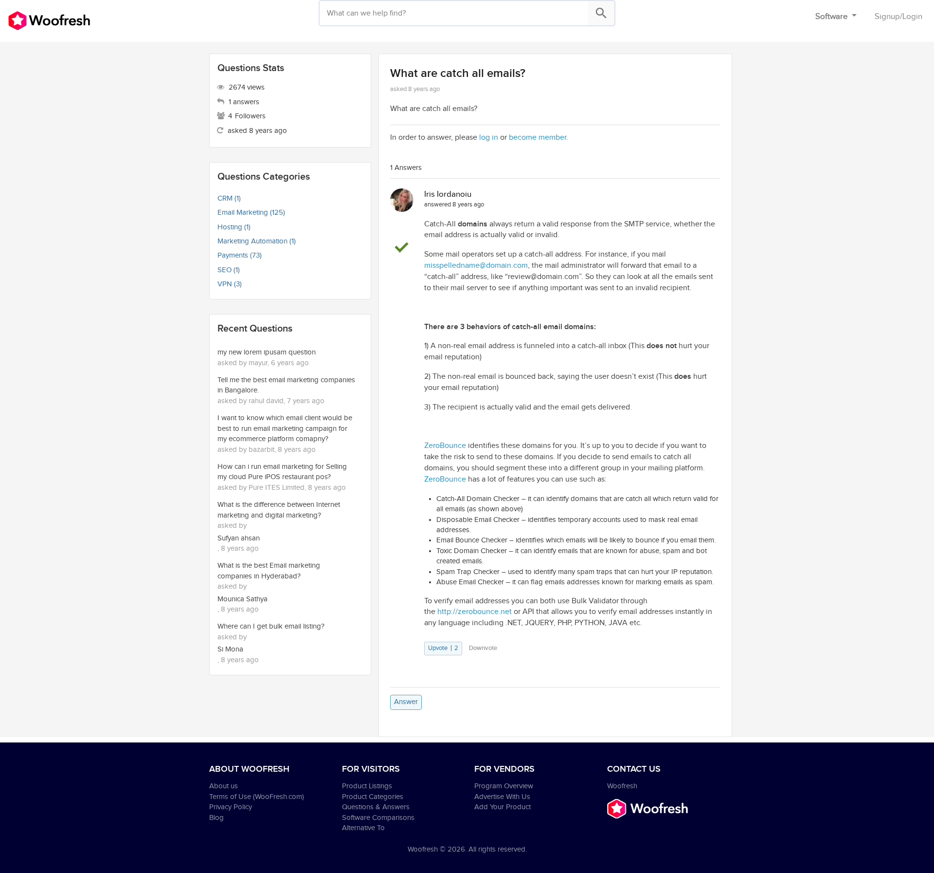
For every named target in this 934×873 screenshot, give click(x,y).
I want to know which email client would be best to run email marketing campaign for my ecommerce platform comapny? (284, 428)
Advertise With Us (502, 797)
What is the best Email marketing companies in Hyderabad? (268, 570)
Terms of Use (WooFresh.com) (256, 797)
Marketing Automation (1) (256, 241)
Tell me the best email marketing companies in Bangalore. (286, 385)
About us (223, 786)
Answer (406, 702)
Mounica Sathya (242, 599)
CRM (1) (229, 198)
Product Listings (367, 786)
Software (832, 16)
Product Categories (372, 797)
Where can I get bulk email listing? (270, 626)
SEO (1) (228, 270)
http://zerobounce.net (474, 611)
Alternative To (363, 828)
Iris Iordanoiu (447, 194)
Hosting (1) (234, 227)
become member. (538, 137)
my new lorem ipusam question (266, 352)
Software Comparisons (378, 818)
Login (912, 16)
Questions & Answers (376, 807)
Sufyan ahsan (238, 538)
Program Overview (503, 786)
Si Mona (230, 649)
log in (488, 137)
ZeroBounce (445, 445)
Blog (216, 818)
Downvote (483, 648)
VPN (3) (229, 284)
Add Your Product (502, 807)
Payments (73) (239, 255)
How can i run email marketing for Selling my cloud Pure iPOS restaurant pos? (282, 472)
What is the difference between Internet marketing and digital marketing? (278, 510)
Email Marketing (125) (251, 212)
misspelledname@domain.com (476, 265)
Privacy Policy (230, 807)
